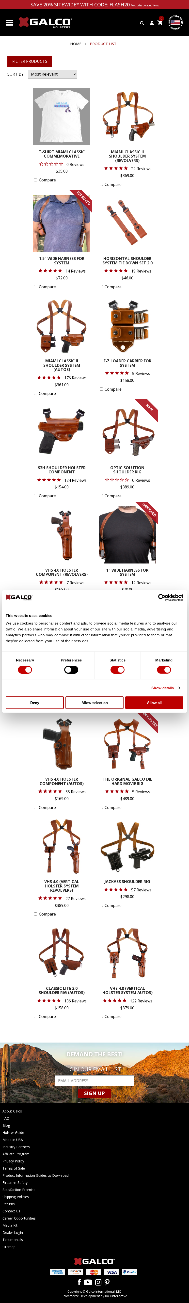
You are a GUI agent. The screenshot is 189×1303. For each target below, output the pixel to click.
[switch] (71, 670)
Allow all (154, 703)
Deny (34, 703)
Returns (8, 1204)
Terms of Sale (13, 1168)
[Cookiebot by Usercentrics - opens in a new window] (161, 597)
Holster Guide (13, 1132)
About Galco (12, 1111)
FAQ (5, 1118)
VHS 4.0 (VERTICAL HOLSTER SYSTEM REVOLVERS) (61, 886)
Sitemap (9, 1246)
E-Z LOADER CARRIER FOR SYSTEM (127, 363)
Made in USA (12, 1139)
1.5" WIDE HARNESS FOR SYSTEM (61, 261)
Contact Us (11, 1211)
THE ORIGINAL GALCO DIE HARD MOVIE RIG (127, 781)
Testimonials (12, 1239)
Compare (47, 180)
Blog (6, 1125)
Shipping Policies (15, 1196)
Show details (162, 688)
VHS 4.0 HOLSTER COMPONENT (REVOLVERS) (62, 572)
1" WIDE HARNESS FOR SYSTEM (127, 572)
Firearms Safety (15, 1182)
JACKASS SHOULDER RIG (127, 882)
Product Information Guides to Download (35, 1175)
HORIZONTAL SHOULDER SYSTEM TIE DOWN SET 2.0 (127, 261)
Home (75, 43)
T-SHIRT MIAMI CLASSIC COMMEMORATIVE (62, 154)
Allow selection (94, 703)
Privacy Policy (13, 1161)
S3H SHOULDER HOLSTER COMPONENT (62, 470)
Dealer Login (12, 1232)
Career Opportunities (19, 1218)
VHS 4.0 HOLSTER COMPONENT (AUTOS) (62, 781)
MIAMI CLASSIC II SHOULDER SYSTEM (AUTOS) (61, 365)
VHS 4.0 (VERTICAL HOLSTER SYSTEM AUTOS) (127, 991)
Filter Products (29, 61)
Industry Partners (16, 1146)
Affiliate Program (16, 1154)
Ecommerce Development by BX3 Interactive (94, 1296)
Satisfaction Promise (18, 1189)
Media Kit (9, 1225)
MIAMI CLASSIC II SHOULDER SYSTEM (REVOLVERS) (127, 156)
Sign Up (94, 1093)
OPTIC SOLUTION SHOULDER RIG (127, 470)
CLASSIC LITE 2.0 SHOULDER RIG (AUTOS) (62, 991)
